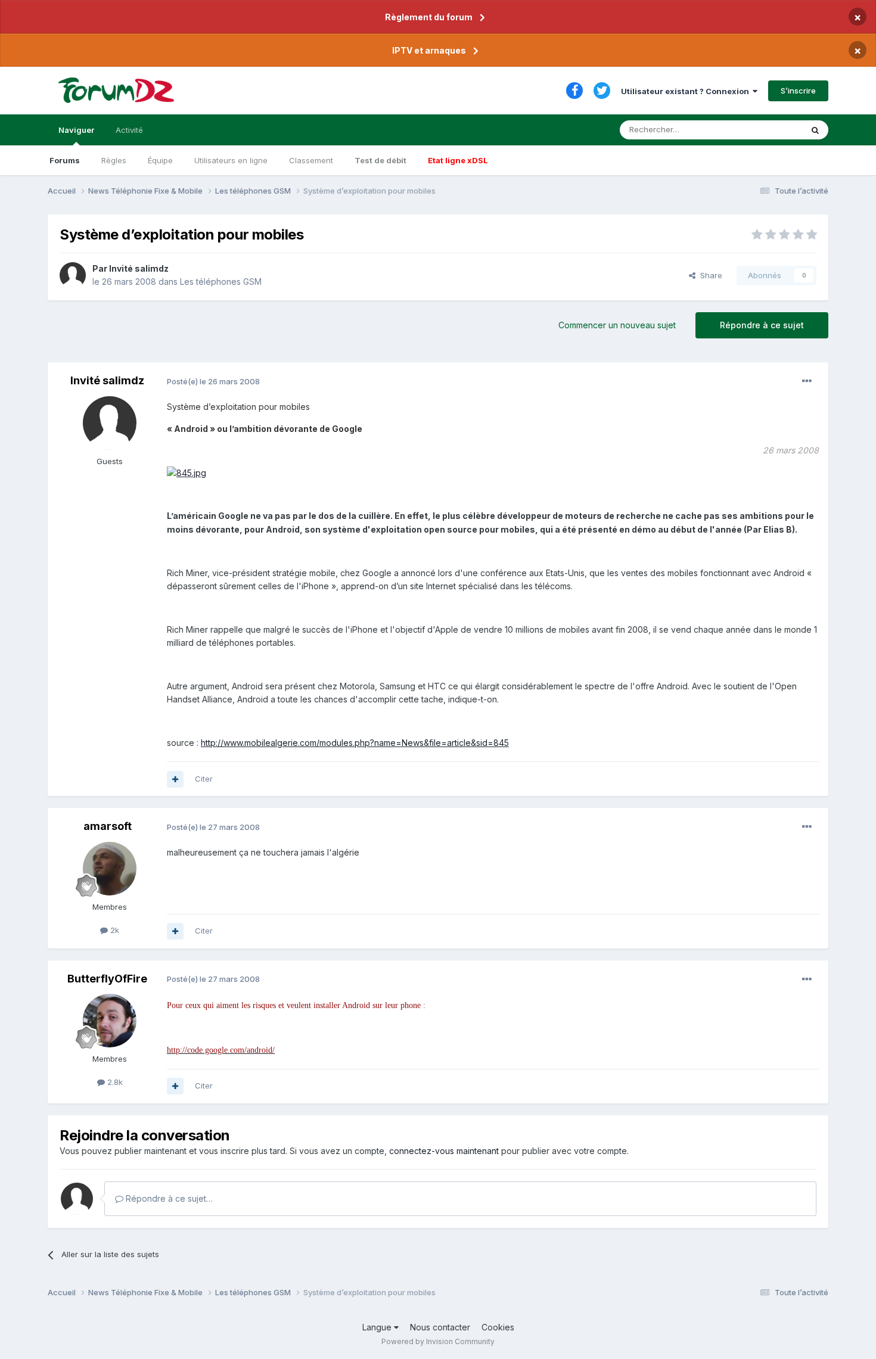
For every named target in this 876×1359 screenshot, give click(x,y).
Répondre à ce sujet (762, 325)
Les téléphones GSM (221, 281)
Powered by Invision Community (438, 1341)
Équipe (160, 160)
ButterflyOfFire (107, 978)
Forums (64, 160)
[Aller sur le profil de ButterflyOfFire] (109, 1020)
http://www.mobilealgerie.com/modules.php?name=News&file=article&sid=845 (355, 743)
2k (113, 930)
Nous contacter (440, 1327)
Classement (311, 160)
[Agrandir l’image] (186, 472)
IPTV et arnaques (429, 50)
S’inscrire (798, 90)
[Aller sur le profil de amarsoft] (109, 868)
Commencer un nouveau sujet (617, 325)
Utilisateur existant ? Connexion (687, 91)
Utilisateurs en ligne (231, 160)
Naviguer (76, 130)
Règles (113, 160)
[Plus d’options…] (807, 381)
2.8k (114, 1082)
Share (708, 275)
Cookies (498, 1327)
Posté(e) (213, 381)
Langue (378, 1327)
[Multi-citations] (175, 779)
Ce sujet (771, 129)
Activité (129, 130)
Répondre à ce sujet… (168, 1198)
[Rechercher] (815, 129)
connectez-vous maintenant (444, 1151)
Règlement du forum (429, 17)
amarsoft (107, 826)
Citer (204, 778)
